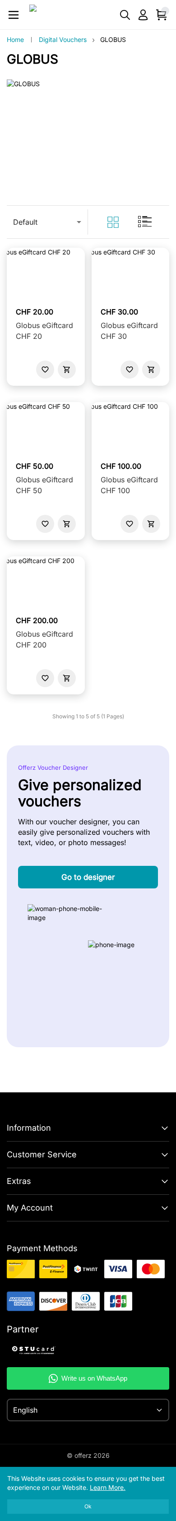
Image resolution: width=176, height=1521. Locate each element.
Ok (88, 1506)
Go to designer (88, 877)
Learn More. (107, 1487)
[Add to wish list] (45, 370)
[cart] (67, 370)
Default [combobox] (25, 222)
